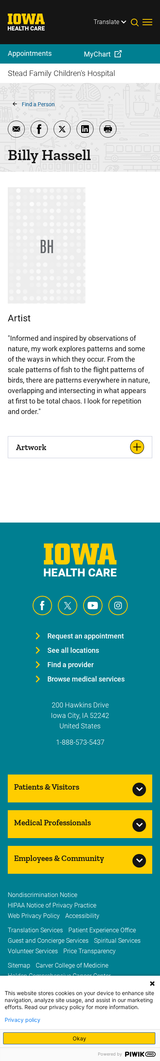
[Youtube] (93, 605)
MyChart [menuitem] (97, 54)
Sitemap (19, 965)
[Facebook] (42, 605)
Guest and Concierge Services (48, 940)
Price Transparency (89, 951)
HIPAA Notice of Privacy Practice (52, 905)
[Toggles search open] (137, 22)
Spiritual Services (117, 940)
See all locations (73, 650)
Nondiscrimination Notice (42, 895)
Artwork (31, 447)
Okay (79, 1038)
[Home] (31, 22)
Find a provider (70, 665)
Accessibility (82, 916)
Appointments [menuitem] (30, 53)
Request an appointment (85, 636)
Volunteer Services (33, 951)
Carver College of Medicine (72, 965)
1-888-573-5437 (80, 742)
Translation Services (35, 930)
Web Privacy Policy (34, 916)
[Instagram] (118, 605)
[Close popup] (152, 983)
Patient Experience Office (102, 930)
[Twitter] (67, 605)
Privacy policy (22, 1020)
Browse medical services (86, 679)
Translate (106, 22)
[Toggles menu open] (147, 22)
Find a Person (38, 104)
